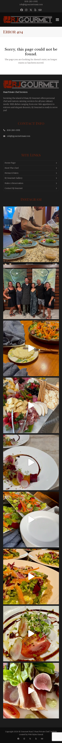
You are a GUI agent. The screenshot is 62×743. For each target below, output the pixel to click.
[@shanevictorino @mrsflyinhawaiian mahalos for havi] (31, 291)
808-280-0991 (31, 1)
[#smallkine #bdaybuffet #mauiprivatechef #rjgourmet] (31, 519)
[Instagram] (25, 739)
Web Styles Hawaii (35, 734)
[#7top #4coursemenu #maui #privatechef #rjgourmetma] (31, 576)
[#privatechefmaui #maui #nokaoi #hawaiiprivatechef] (31, 234)
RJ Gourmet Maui (26, 731)
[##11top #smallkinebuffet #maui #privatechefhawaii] (31, 348)
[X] (30, 739)
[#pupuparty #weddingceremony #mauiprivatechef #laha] (31, 405)
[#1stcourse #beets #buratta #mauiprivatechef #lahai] (31, 462)
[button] (57, 19)
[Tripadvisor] (43, 739)
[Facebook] (19, 739)
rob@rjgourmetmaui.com (31, 4)
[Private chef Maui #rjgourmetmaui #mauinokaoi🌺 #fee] (31, 690)
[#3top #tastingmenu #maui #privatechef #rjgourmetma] (31, 633)
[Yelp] (36, 739)
